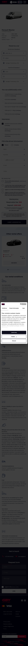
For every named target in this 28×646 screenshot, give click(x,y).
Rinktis (13, 336)
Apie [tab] (23, 308)
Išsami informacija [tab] (14, 308)
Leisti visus (14, 332)
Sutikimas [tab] (4, 308)
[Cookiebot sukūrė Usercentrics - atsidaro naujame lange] (20, 304)
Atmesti (14, 340)
